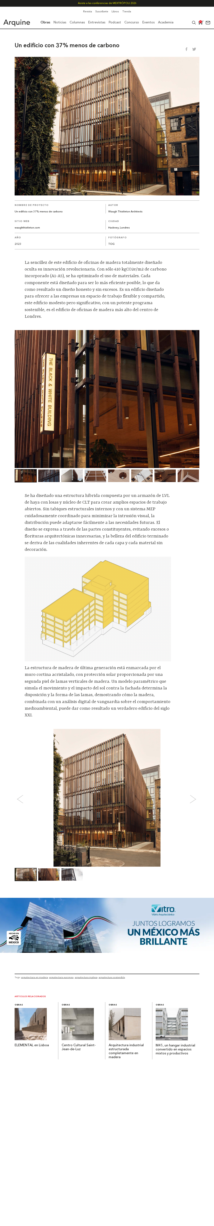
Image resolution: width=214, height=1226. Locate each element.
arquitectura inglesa (86, 977)
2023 (18, 244)
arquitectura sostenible (112, 977)
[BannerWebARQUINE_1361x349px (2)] (107, 951)
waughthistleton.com (27, 227)
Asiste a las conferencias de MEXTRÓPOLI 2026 (107, 3)
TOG (111, 244)
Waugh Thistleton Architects (125, 211)
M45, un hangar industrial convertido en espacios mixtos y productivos (175, 1049)
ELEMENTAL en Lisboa (32, 1045)
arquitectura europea (61, 977)
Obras (19, 1005)
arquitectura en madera (34, 977)
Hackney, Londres (119, 227)
